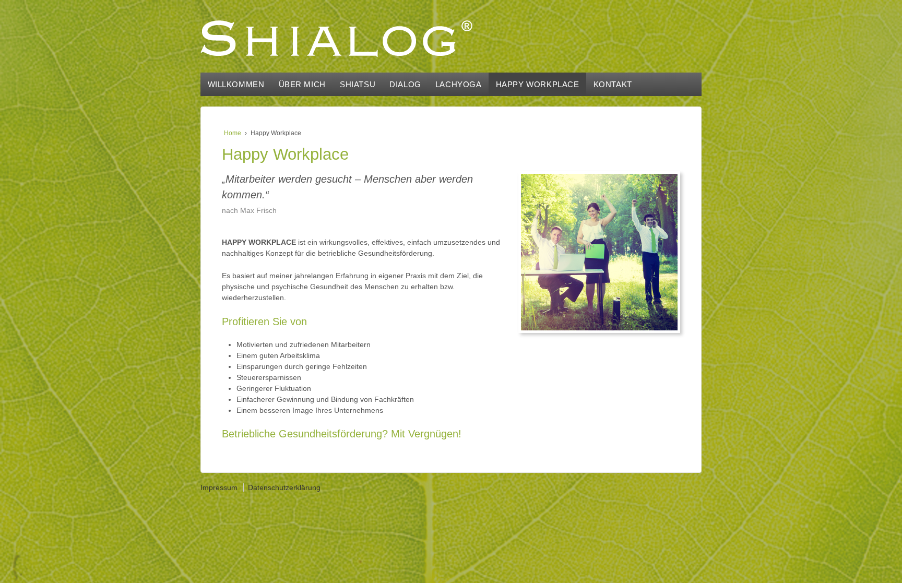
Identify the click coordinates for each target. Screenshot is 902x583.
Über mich (302, 84)
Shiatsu (357, 84)
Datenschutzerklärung (284, 487)
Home (232, 133)
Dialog (405, 84)
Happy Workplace (537, 84)
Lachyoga (458, 84)
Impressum (219, 487)
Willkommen (236, 84)
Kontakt (613, 84)
